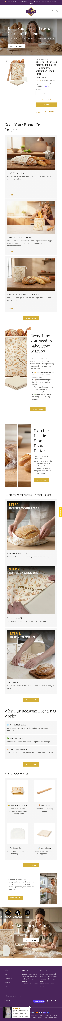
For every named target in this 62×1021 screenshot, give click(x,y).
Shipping (38, 80)
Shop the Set (31, 318)
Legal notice (41, 1017)
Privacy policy (53, 1015)
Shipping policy (31, 1017)
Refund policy (44, 1015)
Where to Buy (9, 990)
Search (7, 974)
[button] (5, 11)
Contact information (51, 1017)
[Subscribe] (30, 1001)
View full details (49, 111)
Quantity (38, 89)
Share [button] (40, 112)
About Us (8, 982)
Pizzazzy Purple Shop (21, 1015)
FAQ (6, 986)
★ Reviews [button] (60, 512)
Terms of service (21, 1017)
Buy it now (46, 105)
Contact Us (8, 978)
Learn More (11, 195)
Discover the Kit (16, 46)
